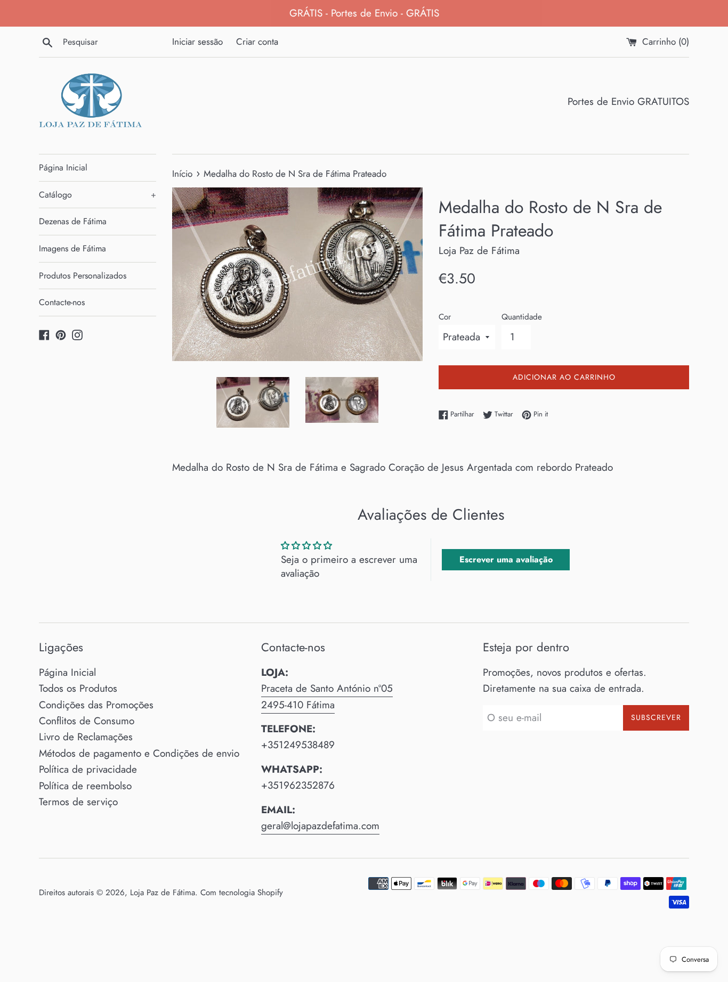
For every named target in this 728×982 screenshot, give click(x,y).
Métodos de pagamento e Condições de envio (139, 753)
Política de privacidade (88, 769)
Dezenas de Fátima (73, 221)
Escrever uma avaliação (506, 559)
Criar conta (257, 41)
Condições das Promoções (96, 705)
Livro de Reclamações (86, 737)
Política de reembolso (85, 786)
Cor (445, 317)
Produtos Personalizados (82, 275)
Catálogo (97, 195)
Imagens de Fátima (72, 248)
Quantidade (521, 317)
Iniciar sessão (197, 41)
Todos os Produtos (78, 688)
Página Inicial (63, 167)
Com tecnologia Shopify (241, 892)
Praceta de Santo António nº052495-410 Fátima (327, 696)
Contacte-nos (62, 302)
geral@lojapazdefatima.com (320, 826)
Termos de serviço (78, 802)
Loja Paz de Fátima (162, 892)
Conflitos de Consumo (86, 721)
